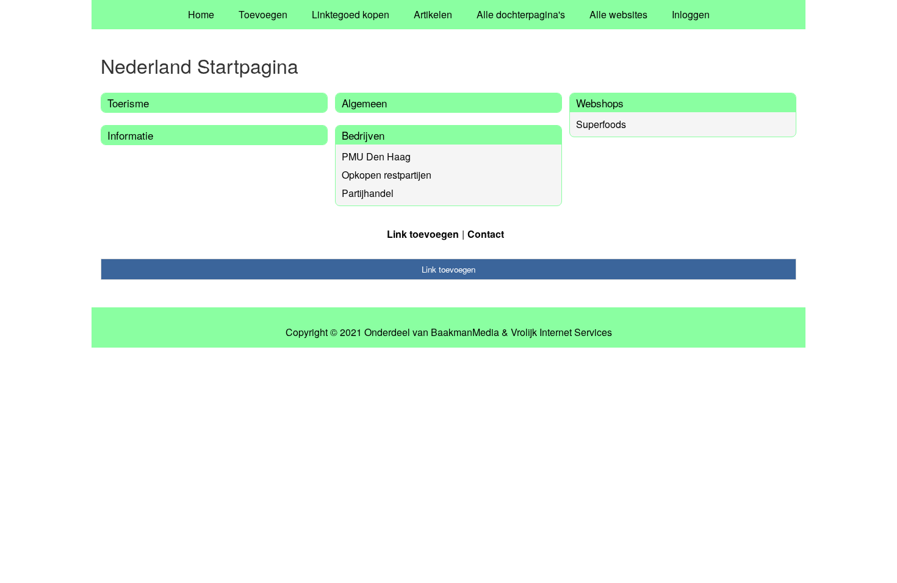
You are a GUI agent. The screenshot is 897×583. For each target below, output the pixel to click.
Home (201, 14)
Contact (485, 234)
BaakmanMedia (465, 332)
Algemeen (364, 102)
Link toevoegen (423, 234)
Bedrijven (363, 135)
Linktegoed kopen (350, 14)
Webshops (600, 102)
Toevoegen (263, 14)
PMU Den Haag (376, 156)
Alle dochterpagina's (521, 14)
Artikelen (433, 14)
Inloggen (691, 14)
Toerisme (128, 102)
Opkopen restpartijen (386, 175)
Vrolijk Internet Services (561, 332)
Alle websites (618, 14)
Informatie (130, 135)
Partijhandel (368, 193)
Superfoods (601, 124)
